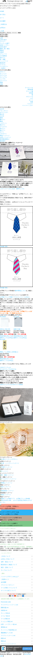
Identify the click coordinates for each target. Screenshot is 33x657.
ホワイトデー (4, 112)
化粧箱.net (4, 610)
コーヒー (2, 41)
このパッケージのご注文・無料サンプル (12, 188)
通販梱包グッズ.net (7, 632)
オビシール (29, 96)
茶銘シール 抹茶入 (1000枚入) (9, 352)
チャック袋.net (5, 613)
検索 (19, 32)
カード (31, 100)
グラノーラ (3, 54)
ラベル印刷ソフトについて (9, 587)
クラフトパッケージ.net (8, 635)
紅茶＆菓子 (3, 47)
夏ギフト (2, 119)
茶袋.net (3, 641)
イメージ (5, 70)
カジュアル (3, 77)
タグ (31, 98)
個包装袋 (30, 89)
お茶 (1, 38)
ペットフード (4, 61)
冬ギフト (2, 128)
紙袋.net (3, 638)
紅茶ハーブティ (4, 45)
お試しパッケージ (5, 137)
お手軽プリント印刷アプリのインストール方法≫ (15, 297)
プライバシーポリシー (7, 585)
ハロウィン (3, 123)
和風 (1, 82)
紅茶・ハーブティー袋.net (9, 624)
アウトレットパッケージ (8, 644)
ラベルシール (29, 87)
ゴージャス (3, 80)
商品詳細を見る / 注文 (6, 336)
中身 (4, 36)
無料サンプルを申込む (7, 337)
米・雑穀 (2, 59)
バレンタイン (4, 110)
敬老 (1, 121)
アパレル (2, 64)
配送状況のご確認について (9, 564)
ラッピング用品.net (7, 621)
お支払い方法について (7, 559)
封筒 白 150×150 (5, 329)
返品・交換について (7, 567)
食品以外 (2, 63)
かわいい (2, 71)
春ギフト (2, 130)
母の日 (2, 114)
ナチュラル (3, 75)
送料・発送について (7, 562)
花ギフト (2, 57)
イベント (5, 107)
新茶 (1, 118)
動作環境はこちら (20, 290)
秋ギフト (2, 125)
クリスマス (3, 126)
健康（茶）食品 (4, 48)
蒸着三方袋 (17, 329)
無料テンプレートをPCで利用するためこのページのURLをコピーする (12, 380)
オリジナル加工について (8, 590)
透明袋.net (4, 627)
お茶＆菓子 (3, 40)
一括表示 (2, 68)
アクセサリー (4, 66)
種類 (4, 86)
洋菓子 (2, 52)
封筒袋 (31, 93)
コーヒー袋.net (5, 616)
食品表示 (2, 141)
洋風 (1, 84)
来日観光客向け (4, 139)
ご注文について (5, 556)
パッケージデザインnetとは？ (10, 576)
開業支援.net (4, 607)
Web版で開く (4, 246)
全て (4, 34)
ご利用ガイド (5, 579)
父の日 (2, 116)
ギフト (2, 132)
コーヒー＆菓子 (4, 43)
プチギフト (3, 133)
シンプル (2, 79)
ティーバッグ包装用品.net (9, 630)
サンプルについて (6, 570)
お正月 (2, 109)
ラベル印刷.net (5, 618)
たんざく (30, 103)
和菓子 (2, 50)
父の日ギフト (14, 384)
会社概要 (3, 582)
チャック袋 (29, 91)
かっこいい (3, 73)
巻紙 (31, 102)
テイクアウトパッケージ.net (9, 605)
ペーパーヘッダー (27, 105)
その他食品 (3, 55)
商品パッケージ (4, 135)
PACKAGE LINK (6, 602)
